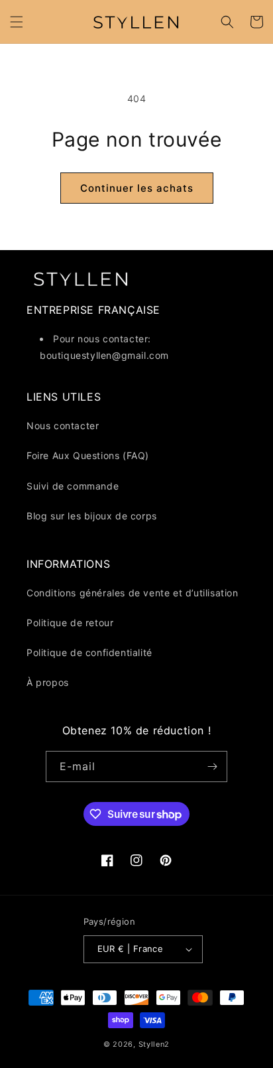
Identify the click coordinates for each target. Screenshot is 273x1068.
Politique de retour (70, 622)
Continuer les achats (136, 188)
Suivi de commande (73, 486)
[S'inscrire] (212, 766)
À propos (48, 682)
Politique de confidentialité (89, 652)
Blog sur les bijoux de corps (92, 515)
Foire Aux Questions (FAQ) (88, 455)
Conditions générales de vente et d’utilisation (133, 592)
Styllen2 (154, 1044)
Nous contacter (63, 425)
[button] (16, 21)
